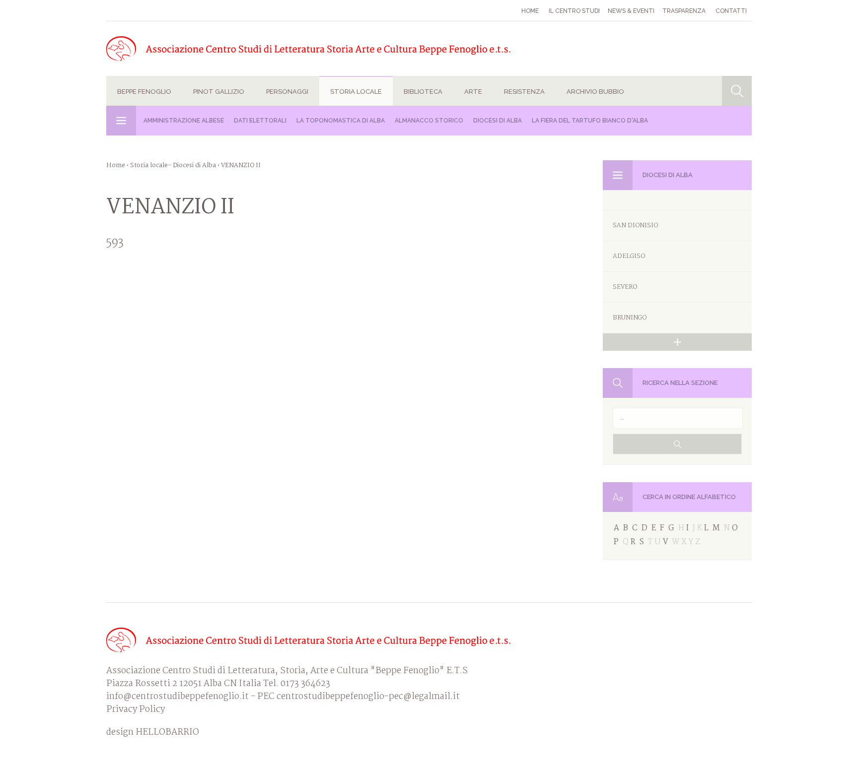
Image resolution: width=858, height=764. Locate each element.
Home (530, 10)
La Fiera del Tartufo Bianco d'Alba (590, 120)
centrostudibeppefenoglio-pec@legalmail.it (368, 697)
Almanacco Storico (429, 120)
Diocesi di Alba (497, 120)
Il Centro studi (574, 10)
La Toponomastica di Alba (340, 120)
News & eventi (631, 10)
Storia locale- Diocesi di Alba (173, 165)
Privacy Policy (135, 709)
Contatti (731, 10)
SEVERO (625, 287)
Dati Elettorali (260, 120)
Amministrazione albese (183, 120)
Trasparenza (684, 10)
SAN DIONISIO (635, 225)
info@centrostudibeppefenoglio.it (177, 697)
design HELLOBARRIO (152, 732)
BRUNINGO (629, 318)
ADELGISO (629, 256)
